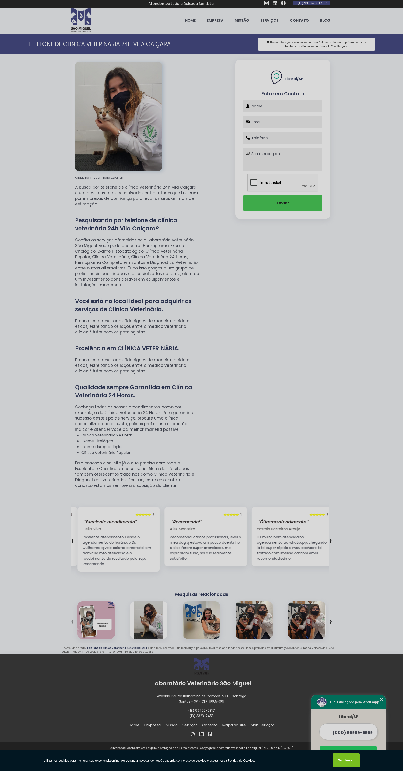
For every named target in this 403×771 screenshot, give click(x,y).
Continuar (346, 760)
